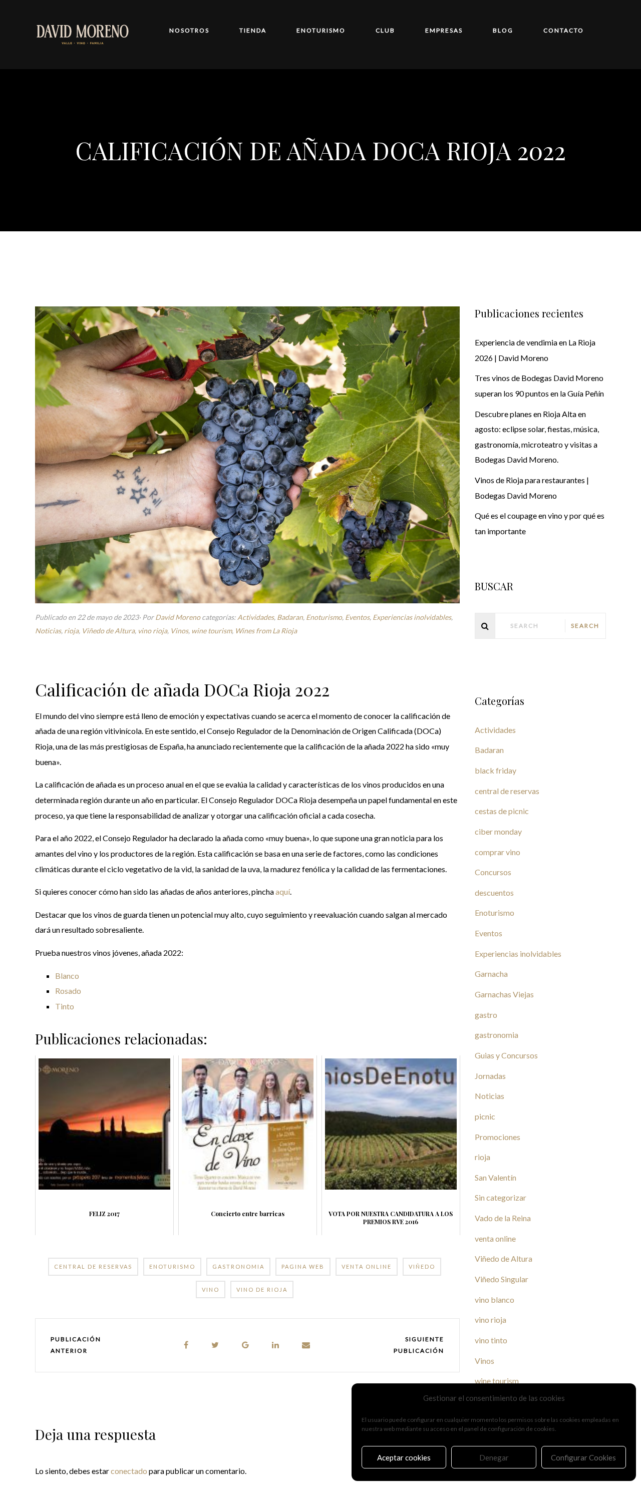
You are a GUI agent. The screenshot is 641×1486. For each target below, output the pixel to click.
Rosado (68, 990)
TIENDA (252, 30)
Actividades (255, 617)
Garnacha (491, 973)
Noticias (48, 630)
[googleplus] (246, 1345)
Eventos (357, 617)
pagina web (303, 1266)
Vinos (179, 630)
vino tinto (491, 1340)
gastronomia (238, 1266)
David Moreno (177, 617)
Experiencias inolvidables (412, 617)
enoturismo (172, 1266)
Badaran (290, 617)
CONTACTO (563, 30)
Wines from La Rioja (266, 630)
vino (210, 1289)
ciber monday (498, 831)
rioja (71, 630)
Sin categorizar (500, 1197)
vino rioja (152, 630)
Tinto (64, 1006)
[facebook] (186, 1345)
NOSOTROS (189, 30)
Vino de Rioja (261, 1289)
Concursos (493, 872)
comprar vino (497, 852)
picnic (485, 1116)
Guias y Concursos (506, 1055)
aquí (282, 891)
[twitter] (215, 1345)
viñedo (422, 1266)
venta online (367, 1266)
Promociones (497, 1137)
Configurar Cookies (583, 1457)
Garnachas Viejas (504, 994)
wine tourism (211, 630)
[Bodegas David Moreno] (82, 33)
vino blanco (494, 1299)
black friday (495, 770)
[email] (306, 1345)
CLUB (385, 30)
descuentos (494, 892)
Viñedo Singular (501, 1279)
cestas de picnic (502, 811)
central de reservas (93, 1266)
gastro (486, 1014)
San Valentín (495, 1177)
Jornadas (490, 1075)
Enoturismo (324, 617)
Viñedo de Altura (108, 630)
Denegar (494, 1457)
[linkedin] (276, 1345)
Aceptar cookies (404, 1457)
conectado (129, 1470)
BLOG (503, 30)
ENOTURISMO (321, 30)
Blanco (67, 975)
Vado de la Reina (503, 1218)
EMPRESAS (444, 30)
